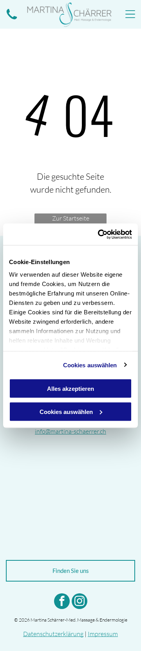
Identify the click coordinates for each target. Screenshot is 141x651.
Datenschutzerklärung (53, 634)
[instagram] (79, 602)
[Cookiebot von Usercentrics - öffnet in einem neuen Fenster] (99, 234)
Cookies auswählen (90, 364)
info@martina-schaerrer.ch (70, 431)
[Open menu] (130, 14)
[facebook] (62, 602)
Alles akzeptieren (70, 388)
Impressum (103, 634)
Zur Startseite (70, 218)
